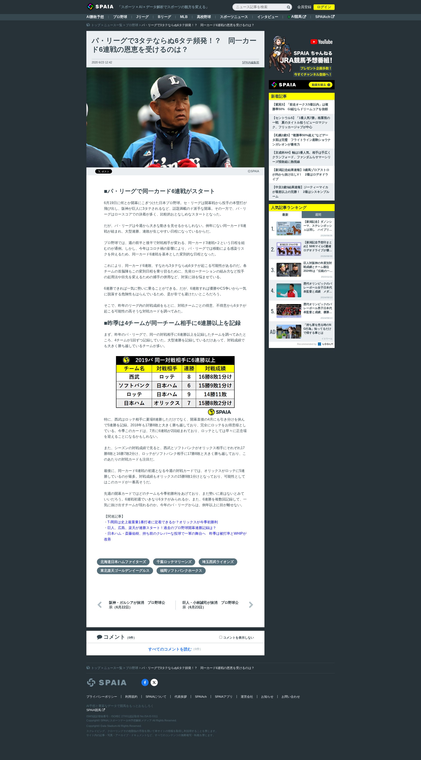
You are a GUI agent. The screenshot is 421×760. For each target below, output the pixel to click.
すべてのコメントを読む (170, 649)
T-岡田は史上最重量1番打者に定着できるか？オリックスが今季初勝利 (162, 522)
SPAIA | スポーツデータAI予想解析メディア (126, 720)
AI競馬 (298, 17)
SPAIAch (325, 17)
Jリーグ (142, 17)
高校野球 (204, 17)
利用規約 (131, 696)
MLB (184, 17)
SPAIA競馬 (95, 710)
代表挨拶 (181, 696)
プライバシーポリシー (101, 696)
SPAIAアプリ (224, 696)
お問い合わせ (291, 696)
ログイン (324, 7)
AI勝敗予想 (95, 17)
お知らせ (267, 696)
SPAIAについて (156, 696)
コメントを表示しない (238, 637)
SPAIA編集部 (250, 62)
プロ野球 (120, 17)
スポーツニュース (234, 17)
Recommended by (307, 344)
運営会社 (247, 696)
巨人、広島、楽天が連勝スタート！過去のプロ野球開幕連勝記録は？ (161, 528)
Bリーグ (164, 17)
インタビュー (267, 17)
